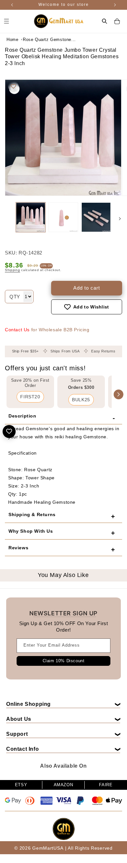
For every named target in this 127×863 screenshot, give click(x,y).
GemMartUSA (47, 848)
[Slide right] (120, 219)
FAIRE (105, 784)
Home (12, 39)
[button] (104, 21)
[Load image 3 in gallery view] (96, 217)
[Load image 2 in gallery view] (63, 217)
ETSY (21, 784)
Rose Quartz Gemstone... (39, 39)
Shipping (12, 270)
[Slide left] (7, 219)
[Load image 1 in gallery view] (30, 217)
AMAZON (63, 784)
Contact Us (17, 329)
